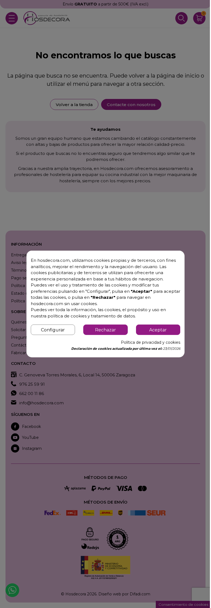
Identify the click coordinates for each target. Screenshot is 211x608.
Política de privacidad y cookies (150, 342)
